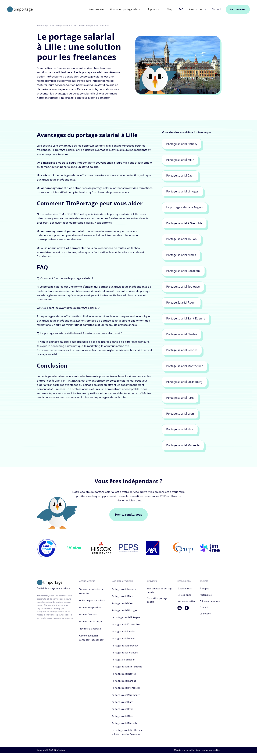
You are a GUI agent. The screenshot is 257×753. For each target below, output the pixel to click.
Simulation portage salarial (125, 9)
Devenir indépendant (90, 607)
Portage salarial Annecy (124, 589)
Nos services (96, 9)
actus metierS (87, 581)
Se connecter (238, 9)
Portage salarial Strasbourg (126, 694)
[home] (20, 9)
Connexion (205, 613)
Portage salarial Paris (122, 701)
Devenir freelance (88, 614)
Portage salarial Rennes (124, 680)
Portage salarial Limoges (124, 610)
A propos (154, 9)
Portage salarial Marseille (124, 723)
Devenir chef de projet (90, 621)
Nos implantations (122, 581)
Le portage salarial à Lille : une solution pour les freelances (80, 25)
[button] (197, 9)
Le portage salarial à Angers (126, 617)
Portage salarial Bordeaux (125, 645)
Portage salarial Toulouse (125, 652)
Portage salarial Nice (122, 716)
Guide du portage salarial (92, 600)
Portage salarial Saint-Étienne (127, 666)
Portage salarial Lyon (122, 708)
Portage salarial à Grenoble (126, 624)
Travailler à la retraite (90, 628)
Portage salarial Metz (122, 596)
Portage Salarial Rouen (123, 659)
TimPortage (42, 25)
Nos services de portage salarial (159, 590)
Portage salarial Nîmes (123, 638)
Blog (169, 9)
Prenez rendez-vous (128, 514)
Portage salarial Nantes (124, 673)
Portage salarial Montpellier (126, 687)
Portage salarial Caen (122, 603)
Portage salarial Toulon (123, 631)
